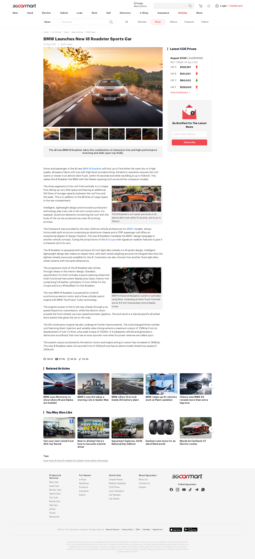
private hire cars (159, 549)
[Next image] (159, 87)
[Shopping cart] (200, 6)
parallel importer (123, 544)
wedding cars (172, 549)
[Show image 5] (117, 134)
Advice (173, 22)
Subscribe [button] (189, 142)
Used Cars (54, 486)
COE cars (145, 542)
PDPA (138, 529)
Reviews (142, 22)
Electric (46, 13)
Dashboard (236, 6)
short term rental (131, 549)
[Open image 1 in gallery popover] (103, 87)
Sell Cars (53, 505)
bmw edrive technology (96, 461)
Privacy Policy (127, 529)
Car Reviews (115, 495)
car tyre (141, 547)
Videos (205, 22)
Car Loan (53, 498)
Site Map (146, 529)
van (67, 544)
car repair (111, 547)
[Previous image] (47, 87)
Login (223, 6)
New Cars (53, 482)
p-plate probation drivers (127, 551)
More (199, 13)
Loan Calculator (116, 491)
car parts (103, 547)
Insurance (163, 13)
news (66, 32)
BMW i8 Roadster (92, 169)
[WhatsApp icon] (203, 489)
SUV (186, 542)
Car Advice (114, 499)
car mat (157, 547)
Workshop (84, 483)
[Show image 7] (150, 134)
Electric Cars (55, 490)
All (126, 22)
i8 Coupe (111, 239)
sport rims (149, 547)
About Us (143, 480)
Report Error (157, 529)
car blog (91, 549)
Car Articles (56, 32)
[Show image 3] (84, 134)
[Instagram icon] (177, 489)
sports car (127, 542)
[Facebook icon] (171, 489)
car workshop (121, 547)
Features (189, 22)
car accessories (92, 547)
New (15, 13)
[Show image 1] (51, 134)
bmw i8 (52, 461)
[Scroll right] (161, 134)
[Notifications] (209, 6)
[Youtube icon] (184, 489)
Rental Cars (54, 501)
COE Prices (114, 487)
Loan (79, 13)
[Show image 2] (67, 134)
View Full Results (179, 93)
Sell (108, 13)
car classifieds (97, 542)
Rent (94, 13)
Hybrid (64, 13)
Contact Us (144, 483)
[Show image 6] (133, 134)
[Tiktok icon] (190, 489)
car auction (135, 544)
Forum (52, 513)
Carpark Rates (116, 480)
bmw (45, 461)
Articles (182, 13)
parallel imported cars (85, 544)
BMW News (90, 32)
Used (30, 13)
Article (52, 509)
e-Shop (144, 13)
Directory (125, 13)
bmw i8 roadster (65, 461)
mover (174, 547)
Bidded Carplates (117, 483)
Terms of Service (112, 529)
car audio (181, 544)
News (47, 22)
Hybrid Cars (55, 494)
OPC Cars (153, 542)
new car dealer (109, 544)
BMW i (130, 229)
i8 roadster (78, 461)
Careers (142, 487)
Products (83, 487)
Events (82, 495)
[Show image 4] (100, 134)
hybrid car (136, 542)
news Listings (77, 32)
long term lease (145, 549)
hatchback (162, 542)
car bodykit (132, 547)
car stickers (166, 547)
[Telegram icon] (196, 489)
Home (45, 32)
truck (72, 544)
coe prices (102, 549)
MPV (182, 542)
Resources (54, 517)
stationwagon (173, 542)
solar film (81, 547)
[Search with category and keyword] (190, 6)
